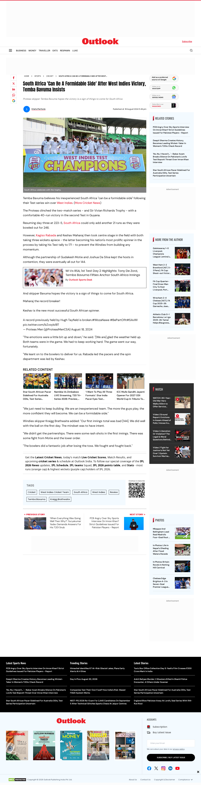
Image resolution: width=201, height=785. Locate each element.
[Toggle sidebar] (10, 50)
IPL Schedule (60, 465)
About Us (133, 779)
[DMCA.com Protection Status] (17, 779)
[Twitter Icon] (156, 768)
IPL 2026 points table (106, 465)
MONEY (32, 50)
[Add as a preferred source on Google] (13, 101)
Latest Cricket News (48, 457)
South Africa (72, 223)
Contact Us (145, 779)
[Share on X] (13, 83)
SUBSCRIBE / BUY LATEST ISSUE (171, 757)
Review (114, 492)
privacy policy (179, 749)
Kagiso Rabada (46, 235)
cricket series (47, 461)
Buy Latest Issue (162, 732)
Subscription (160, 727)
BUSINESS (21, 50)
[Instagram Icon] (163, 768)
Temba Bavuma (36, 499)
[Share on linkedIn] (13, 89)
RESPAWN (65, 50)
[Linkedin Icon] (170, 768)
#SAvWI (132, 320)
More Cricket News (87, 203)
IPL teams (76, 465)
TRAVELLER (44, 50)
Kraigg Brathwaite (60, 499)
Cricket (49, 76)
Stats (130, 465)
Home (26, 76)
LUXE (75, 50)
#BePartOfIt (118, 320)
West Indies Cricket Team (55, 492)
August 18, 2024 (81, 329)
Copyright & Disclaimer (164, 779)
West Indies (65, 203)
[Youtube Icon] (177, 768)
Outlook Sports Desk (80, 279)
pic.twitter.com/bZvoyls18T (41, 325)
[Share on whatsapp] (13, 95)
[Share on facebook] (13, 78)
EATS (55, 50)
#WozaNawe (100, 320)
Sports (37, 76)
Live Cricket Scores (94, 457)
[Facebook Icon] (149, 768)
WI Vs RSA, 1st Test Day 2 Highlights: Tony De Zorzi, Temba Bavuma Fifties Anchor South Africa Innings (102, 273)
